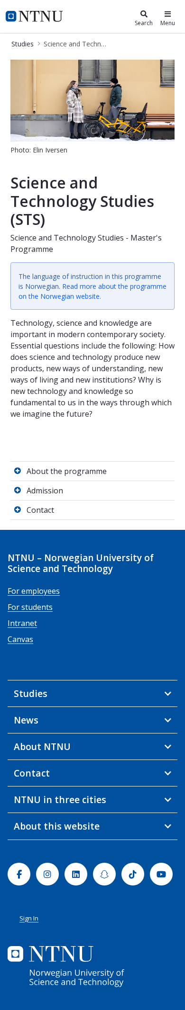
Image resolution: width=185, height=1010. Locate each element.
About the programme (67, 471)
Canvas (20, 639)
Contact (40, 510)
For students (30, 607)
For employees (34, 591)
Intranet (22, 623)
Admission (45, 490)
